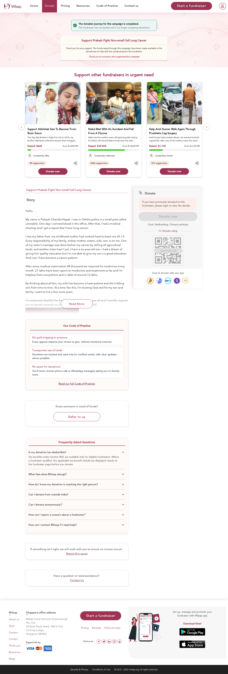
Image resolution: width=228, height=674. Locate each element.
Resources (83, 6)
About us (14, 619)
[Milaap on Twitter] (104, 641)
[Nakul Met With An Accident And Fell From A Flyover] (113, 103)
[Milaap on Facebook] (99, 641)
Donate (49, 6)
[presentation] (21, 127)
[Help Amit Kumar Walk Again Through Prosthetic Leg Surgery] (174, 103)
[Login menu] (222, 6)
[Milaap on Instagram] (114, 641)
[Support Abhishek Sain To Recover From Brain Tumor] (52, 103)
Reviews (96, 627)
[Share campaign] (75, 163)
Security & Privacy (79, 669)
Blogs (12, 658)
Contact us (131, 6)
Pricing (65, 6)
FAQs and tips (112, 627)
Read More (76, 304)
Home (34, 6)
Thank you (14, 645)
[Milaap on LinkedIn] (109, 641)
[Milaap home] (12, 6)
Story (31, 200)
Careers (13, 632)
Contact (13, 639)
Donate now (53, 171)
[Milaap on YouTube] (119, 641)
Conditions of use (101, 669)
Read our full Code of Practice (77, 383)
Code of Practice (107, 6)
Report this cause (77, 553)
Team (12, 625)
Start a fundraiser (100, 615)
